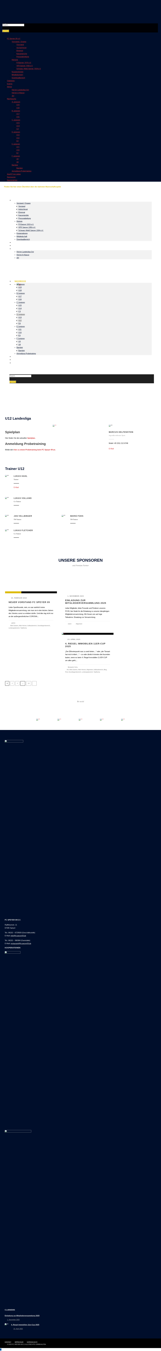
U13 (18, 135)
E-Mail (111, 449)
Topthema (23, 628)
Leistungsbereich (14, 628)
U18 (18, 108)
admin (13, 623)
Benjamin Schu (73, 667)
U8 (18, 162)
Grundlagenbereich (43, 625)
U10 (18, 150)
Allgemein (79, 624)
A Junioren (16, 102)
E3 (17, 153)
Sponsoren (11, 177)
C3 (18, 129)
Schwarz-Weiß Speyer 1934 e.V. (29, 69)
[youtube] (9, 193)
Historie (15, 60)
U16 (18, 117)
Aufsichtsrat (22, 48)
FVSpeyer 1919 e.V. (24, 63)
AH (13, 96)
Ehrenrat (20, 51)
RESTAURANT (24, 190)
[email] (5, 193)
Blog (105, 669)
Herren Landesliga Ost (20, 90)
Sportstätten (12, 180)
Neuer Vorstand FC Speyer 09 (29, 602)
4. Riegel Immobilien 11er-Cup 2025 (25, 1325)
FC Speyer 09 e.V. (13, 39)
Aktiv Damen (14, 625)
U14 (18, 126)
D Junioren (16, 132)
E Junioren (16, 144)
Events (9, 84)
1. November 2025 (76, 596)
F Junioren (16, 156)
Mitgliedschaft (17, 75)
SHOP (10, 190)
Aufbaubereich (32, 625)
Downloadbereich (18, 78)
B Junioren (16, 111)
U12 (18, 138)
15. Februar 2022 (19, 598)
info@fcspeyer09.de (18, 936)
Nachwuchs (11, 99)
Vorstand (20, 45)
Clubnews (11, 81)
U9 (18, 159)
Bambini (15, 165)
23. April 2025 (74, 639)
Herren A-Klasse (18, 93)
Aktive (9, 87)
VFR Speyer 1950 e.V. (25, 66)
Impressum (19, 1342)
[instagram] (10, 193)
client (69, 624)
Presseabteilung (23, 57)
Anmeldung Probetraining (21, 171)
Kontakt (8, 1342)
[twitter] (7, 193)
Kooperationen (17, 72)
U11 (18, 147)
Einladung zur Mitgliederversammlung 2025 (85, 601)
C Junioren (16, 120)
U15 (18, 123)
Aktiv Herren (23, 625)
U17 (18, 114)
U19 (18, 105)
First (66, 672)
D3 (18, 141)
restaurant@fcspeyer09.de (21, 943)
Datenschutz (32, 1342)
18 (29, 683)
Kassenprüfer (22, 54)
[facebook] (6, 193)
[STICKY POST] (7, 591)
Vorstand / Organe (19, 42)
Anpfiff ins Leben (14, 174)
